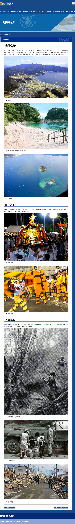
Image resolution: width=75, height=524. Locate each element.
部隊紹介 (50, 11)
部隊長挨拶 (12, 11)
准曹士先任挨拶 (23, 11)
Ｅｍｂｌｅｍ (40, 11)
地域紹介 (57, 11)
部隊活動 (65, 11)
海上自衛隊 (25, 521)
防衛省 (2, 521)
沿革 (32, 11)
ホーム (4, 11)
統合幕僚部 (8, 521)
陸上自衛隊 (17, 521)
